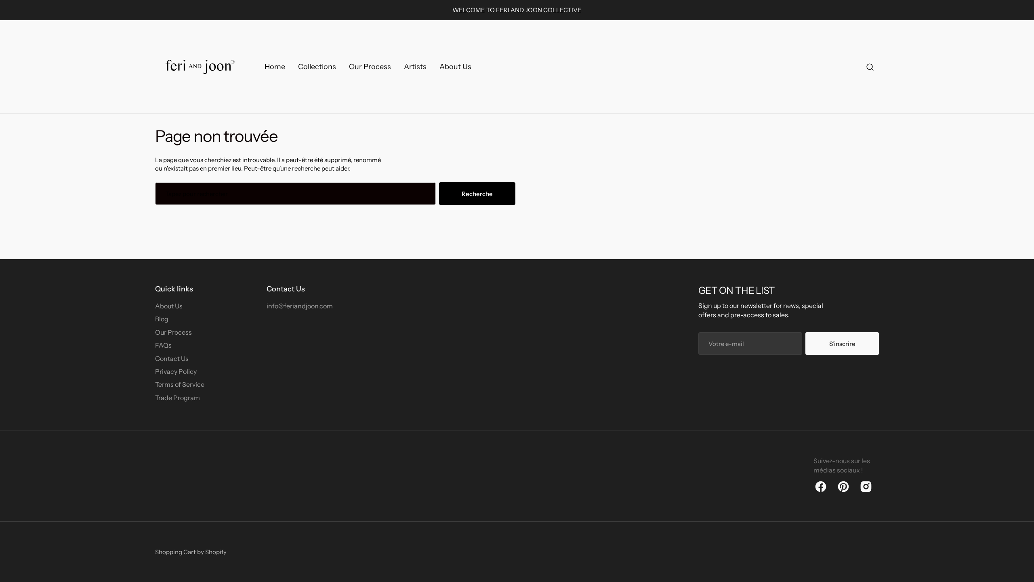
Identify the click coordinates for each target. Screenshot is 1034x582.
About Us (169, 306)
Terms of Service (179, 384)
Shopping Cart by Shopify (191, 552)
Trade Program (177, 398)
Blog (161, 319)
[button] (870, 67)
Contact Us (172, 358)
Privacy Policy (176, 371)
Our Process (173, 332)
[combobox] (295, 193)
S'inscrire (842, 344)
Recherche (477, 194)
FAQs (163, 345)
